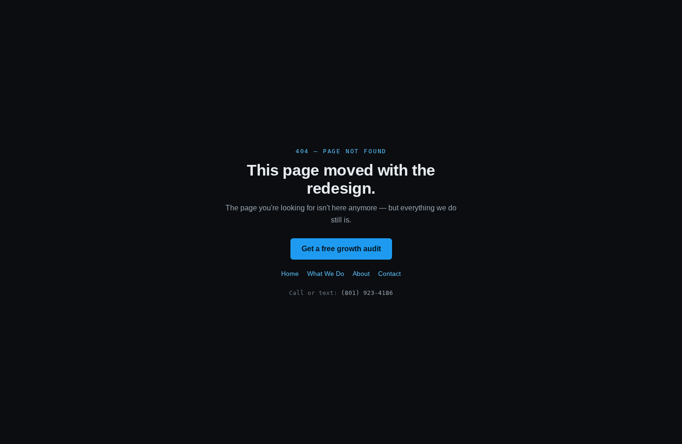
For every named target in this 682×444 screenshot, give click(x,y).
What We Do (325, 273)
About (361, 273)
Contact (389, 273)
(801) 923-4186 (367, 292)
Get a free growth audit (341, 249)
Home (290, 273)
